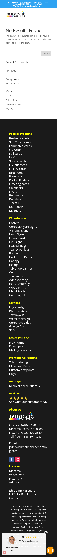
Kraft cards (16, 157)
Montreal (15, 471)
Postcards (16, 176)
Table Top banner (20, 268)
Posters (14, 223)
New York (15, 479)
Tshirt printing (18, 362)
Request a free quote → (25, 386)
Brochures (16, 173)
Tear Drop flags (19, 249)
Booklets (15, 199)
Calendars (16, 188)
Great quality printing (30, 541)
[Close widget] (46, 532)
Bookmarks (17, 195)
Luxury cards (17, 169)
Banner (14, 253)
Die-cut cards (18, 165)
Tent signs (16, 276)
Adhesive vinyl (18, 280)
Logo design (17, 307)
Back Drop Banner (21, 257)
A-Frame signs (18, 230)
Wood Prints (17, 287)
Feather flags (18, 246)
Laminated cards (20, 146)
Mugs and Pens (19, 366)
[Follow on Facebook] (11, 459)
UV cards (15, 150)
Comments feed (13, 104)
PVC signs (15, 242)
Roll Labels (16, 207)
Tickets (14, 203)
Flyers (13, 192)
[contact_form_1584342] (50, 550)
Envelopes (16, 346)
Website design (19, 319)
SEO (12, 330)
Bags (12, 374)
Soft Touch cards (20, 142)
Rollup (13, 265)
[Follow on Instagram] (17, 459)
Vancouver (16, 475)
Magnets (15, 211)
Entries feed (12, 100)
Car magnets (17, 295)
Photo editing (18, 311)
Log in (9, 95)
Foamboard (17, 238)
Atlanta (14, 482)
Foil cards (15, 154)
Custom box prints (21, 370)
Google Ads (17, 326)
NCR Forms (16, 342)
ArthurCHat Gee (12, 548)
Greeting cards (19, 184)
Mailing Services (20, 350)
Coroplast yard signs (23, 227)
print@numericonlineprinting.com (28, 449)
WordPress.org (13, 109)
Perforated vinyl (20, 284)
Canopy (14, 261)
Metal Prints (17, 291)
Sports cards (17, 161)
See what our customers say (28, 402)
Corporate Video (20, 323)
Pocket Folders (19, 180)
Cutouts (14, 272)
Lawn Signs (16, 234)
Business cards (19, 138)
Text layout (16, 315)
